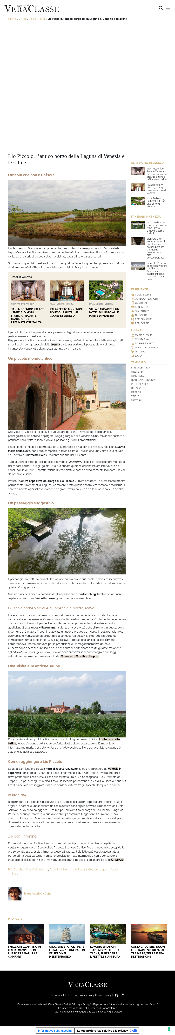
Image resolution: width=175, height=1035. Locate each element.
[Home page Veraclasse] (32, 8)
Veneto (21, 304)
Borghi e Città (144, 343)
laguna (55, 344)
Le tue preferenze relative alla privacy (102, 1030)
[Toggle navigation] (167, 8)
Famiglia (55, 869)
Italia (13, 304)
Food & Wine (143, 294)
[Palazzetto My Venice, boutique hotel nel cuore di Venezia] (67, 290)
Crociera (141, 315)
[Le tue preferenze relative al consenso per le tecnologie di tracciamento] (169, 1029)
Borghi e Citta (22, 869)
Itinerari (15, 873)
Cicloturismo (40, 869)
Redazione (57, 995)
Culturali (141, 302)
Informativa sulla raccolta (55, 1030)
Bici (10, 869)
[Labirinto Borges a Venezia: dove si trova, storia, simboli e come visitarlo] (138, 225)
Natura (82, 869)
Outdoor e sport (98, 869)
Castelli (136, 392)
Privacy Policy (87, 995)
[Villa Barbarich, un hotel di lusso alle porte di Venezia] (106, 290)
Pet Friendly (139, 384)
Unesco (136, 388)
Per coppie (142, 323)
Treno (135, 396)
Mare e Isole (37, 18)
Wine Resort (139, 375)
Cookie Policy (103, 995)
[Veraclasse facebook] (115, 995)
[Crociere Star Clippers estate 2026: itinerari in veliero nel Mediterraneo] (67, 934)
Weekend (137, 371)
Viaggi (22, 18)
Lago (138, 355)
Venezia (30, 304)
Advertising (70, 995)
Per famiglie (143, 319)
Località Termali (146, 347)
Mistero (136, 400)
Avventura (142, 311)
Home (12, 18)
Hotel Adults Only (143, 380)
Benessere (142, 307)
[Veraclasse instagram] (121, 995)
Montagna (142, 339)
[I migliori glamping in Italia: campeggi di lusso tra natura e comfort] (26, 934)
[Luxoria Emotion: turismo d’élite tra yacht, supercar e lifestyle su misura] (108, 934)
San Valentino (140, 367)
